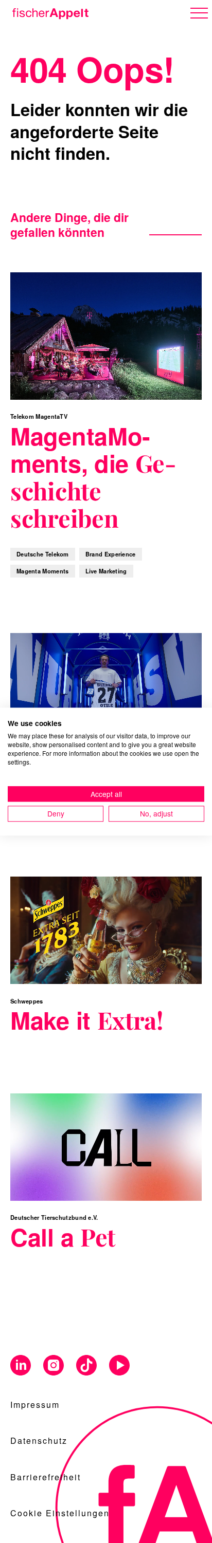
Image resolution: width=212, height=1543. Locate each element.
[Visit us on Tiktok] (86, 1366)
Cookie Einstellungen (60, 1513)
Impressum (35, 1404)
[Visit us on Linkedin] (20, 1366)
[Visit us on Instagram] (53, 1366)
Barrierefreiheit (45, 1477)
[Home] (48, 12)
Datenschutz (38, 1440)
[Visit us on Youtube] (119, 1366)
